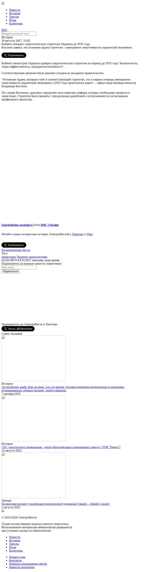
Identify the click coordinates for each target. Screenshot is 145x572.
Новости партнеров (21, 567)
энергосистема (37, 256)
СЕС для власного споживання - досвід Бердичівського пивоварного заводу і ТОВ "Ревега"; (61, 447)
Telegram (77, 234)
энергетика (9, 256)
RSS (4, 29)
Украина (22, 256)
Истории (14, 13)
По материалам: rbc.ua (16, 250)
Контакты (15, 560)
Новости (14, 9)
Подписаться (10, 271)
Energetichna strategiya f (18, 225)
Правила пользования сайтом (28, 563)
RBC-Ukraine (50, 225)
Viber (89, 234)
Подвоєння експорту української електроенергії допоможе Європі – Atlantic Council (55, 503)
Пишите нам (17, 557)
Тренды (14, 16)
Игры (12, 20)
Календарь (16, 23)
